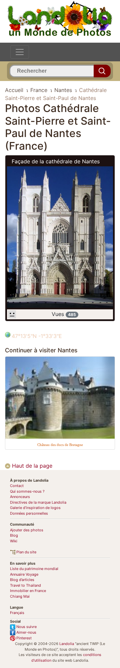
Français (17, 612)
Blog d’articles (22, 579)
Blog (14, 535)
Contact (17, 485)
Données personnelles (29, 513)
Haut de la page (31, 465)
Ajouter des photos (26, 530)
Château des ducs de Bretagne (60, 445)
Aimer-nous (25, 632)
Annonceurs (20, 496)
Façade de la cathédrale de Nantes (56, 161)
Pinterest (23, 638)
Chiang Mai (20, 596)
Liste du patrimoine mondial (34, 568)
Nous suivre (26, 626)
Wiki (13, 541)
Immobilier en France (28, 590)
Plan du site (25, 552)
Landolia (66, 643)
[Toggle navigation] (19, 52)
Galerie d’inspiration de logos (35, 507)
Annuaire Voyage (24, 574)
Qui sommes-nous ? (27, 491)
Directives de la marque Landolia (38, 502)
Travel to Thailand (25, 585)
